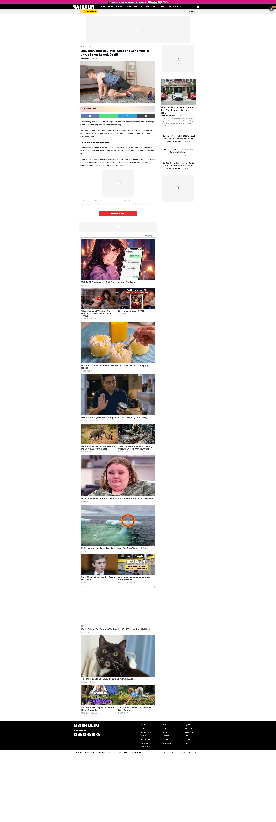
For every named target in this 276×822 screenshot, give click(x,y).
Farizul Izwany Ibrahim (168, 115)
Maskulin (83, 46)
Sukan (90, 46)
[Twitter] (187, 12)
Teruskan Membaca (118, 213)
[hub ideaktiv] (198, 6)
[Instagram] (184, 12)
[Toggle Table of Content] (149, 109)
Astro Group (195, 752)
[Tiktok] (189, 12)
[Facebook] (182, 12)
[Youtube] (192, 12)
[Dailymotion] (194, 12)
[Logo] (83, 7)
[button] (192, 6)
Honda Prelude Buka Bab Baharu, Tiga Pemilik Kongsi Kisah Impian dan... (177, 110)
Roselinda (85, 58)
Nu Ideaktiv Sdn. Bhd (179, 752)
